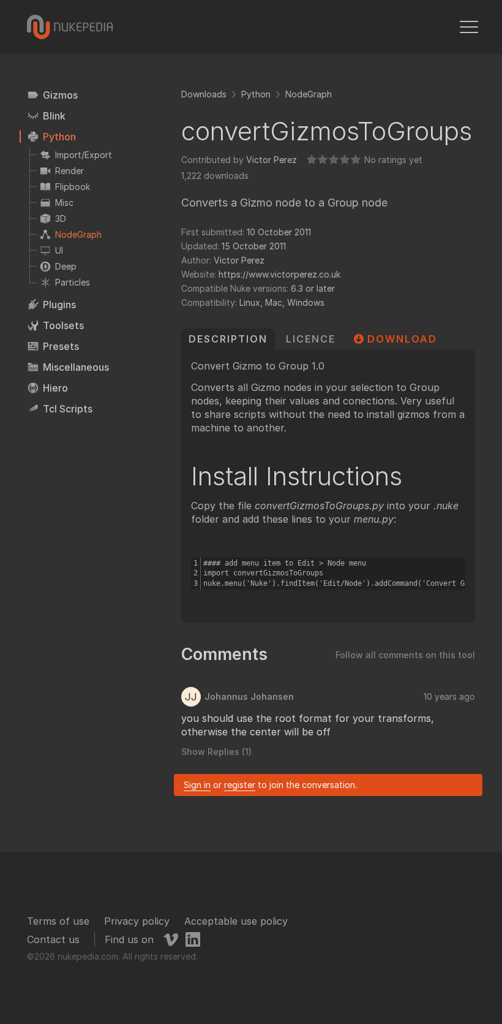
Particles (72, 282)
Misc (64, 202)
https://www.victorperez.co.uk (279, 274)
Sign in (197, 784)
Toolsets (63, 325)
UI (59, 250)
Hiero (55, 388)
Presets (61, 346)
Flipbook (72, 186)
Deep (66, 266)
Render (69, 170)
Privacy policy (137, 921)
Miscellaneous (76, 367)
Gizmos (60, 95)
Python (59, 137)
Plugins (59, 304)
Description (228, 339)
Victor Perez (271, 159)
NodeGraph (78, 234)
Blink (54, 116)
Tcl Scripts (67, 409)
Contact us (53, 939)
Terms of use (58, 921)
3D (60, 218)
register (239, 784)
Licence (310, 339)
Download (402, 339)
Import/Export (83, 155)
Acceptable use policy (236, 921)
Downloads (204, 94)
